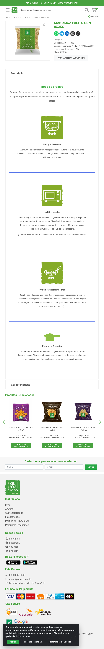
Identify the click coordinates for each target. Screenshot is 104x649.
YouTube (13, 546)
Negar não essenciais (32, 642)
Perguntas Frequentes (17, 525)
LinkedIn (13, 551)
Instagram (14, 538)
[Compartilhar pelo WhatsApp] (56, 33)
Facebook (14, 542)
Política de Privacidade (17, 521)
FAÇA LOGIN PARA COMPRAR (71, 58)
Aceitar (13, 642)
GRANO (63, 52)
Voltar (94, 16)
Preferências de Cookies (60, 642)
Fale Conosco (12, 517)
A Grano (9, 508)
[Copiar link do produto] (78, 33)
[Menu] (7, 10)
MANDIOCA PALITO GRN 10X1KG (52, 428)
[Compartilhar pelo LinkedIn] (67, 33)
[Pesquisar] (86, 10)
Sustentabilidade (14, 513)
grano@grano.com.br (20, 579)
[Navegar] (4, 422)
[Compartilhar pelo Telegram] (61, 33)
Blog (7, 504)
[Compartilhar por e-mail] (72, 33)
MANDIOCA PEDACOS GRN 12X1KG (83, 428)
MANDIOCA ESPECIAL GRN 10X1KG (21, 428)
